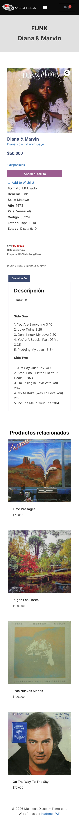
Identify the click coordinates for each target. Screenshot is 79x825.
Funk (39, 28)
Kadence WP (50, 814)
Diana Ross (15, 144)
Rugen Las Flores (26, 600)
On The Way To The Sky (31, 782)
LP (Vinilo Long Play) (29, 254)
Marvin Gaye (35, 144)
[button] (67, 73)
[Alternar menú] (45, 7)
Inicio (10, 266)
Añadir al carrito (35, 174)
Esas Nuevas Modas (28, 691)
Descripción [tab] (19, 278)
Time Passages (24, 509)
